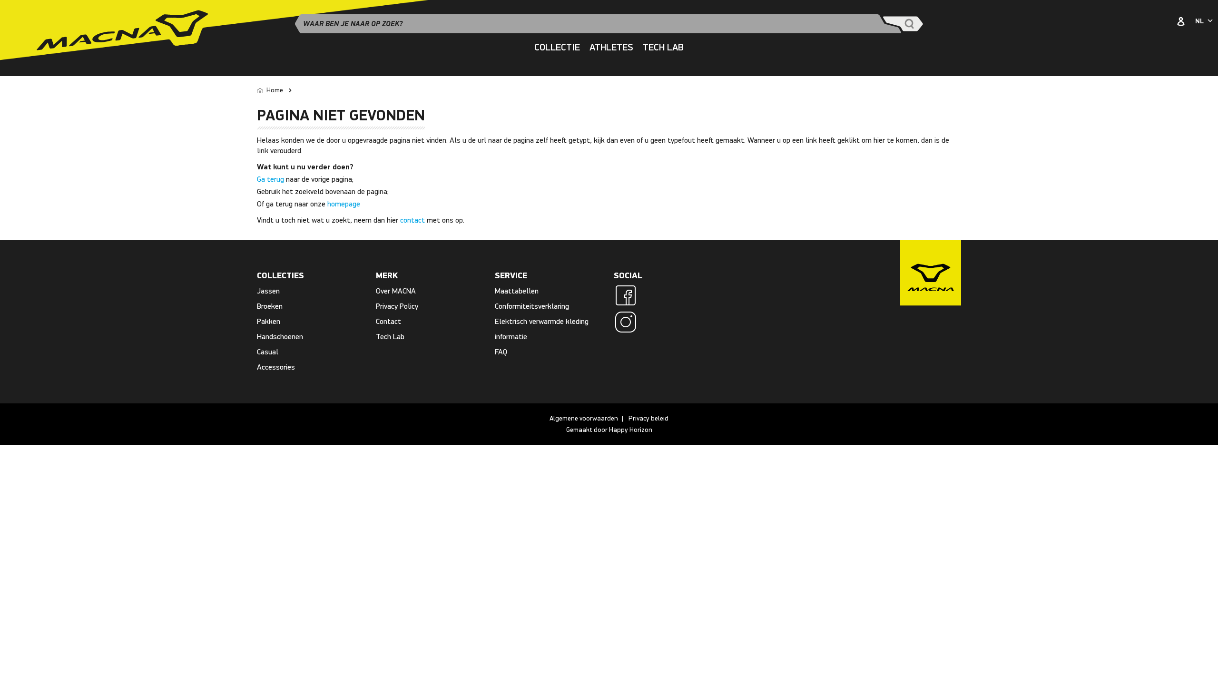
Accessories (276, 367)
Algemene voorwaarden (584, 418)
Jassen (268, 290)
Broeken (270, 306)
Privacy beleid (648, 418)
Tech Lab (390, 336)
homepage (343, 203)
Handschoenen (280, 336)
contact (412, 220)
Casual (267, 351)
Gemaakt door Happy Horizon (609, 430)
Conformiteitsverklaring (532, 306)
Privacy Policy (397, 306)
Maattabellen (517, 290)
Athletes (611, 47)
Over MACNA (396, 290)
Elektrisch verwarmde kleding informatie (542, 329)
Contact (388, 321)
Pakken (268, 321)
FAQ (501, 351)
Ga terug (270, 179)
